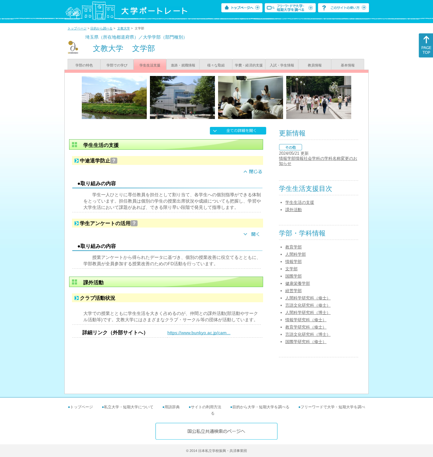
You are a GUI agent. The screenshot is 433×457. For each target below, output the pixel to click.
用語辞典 (172, 407)
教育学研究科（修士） (305, 327)
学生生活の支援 (299, 202)
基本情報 (348, 65)
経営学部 (293, 290)
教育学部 (293, 247)
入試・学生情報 (282, 65)
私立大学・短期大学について (128, 407)
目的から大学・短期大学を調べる (260, 407)
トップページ (77, 28)
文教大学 (123, 28)
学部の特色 (84, 65)
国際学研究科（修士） (305, 341)
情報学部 (293, 261)
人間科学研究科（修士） (308, 298)
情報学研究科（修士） (305, 319)
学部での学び (117, 65)
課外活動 (293, 209)
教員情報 (315, 65)
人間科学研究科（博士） (308, 312)
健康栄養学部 (297, 283)
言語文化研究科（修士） (308, 305)
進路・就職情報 (183, 65)
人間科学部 (295, 254)
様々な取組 (216, 65)
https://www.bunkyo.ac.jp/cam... (198, 332)
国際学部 (293, 276)
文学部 (291, 268)
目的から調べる (101, 28)
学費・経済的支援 (249, 65)
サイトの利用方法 (206, 407)
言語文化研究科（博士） (308, 334)
